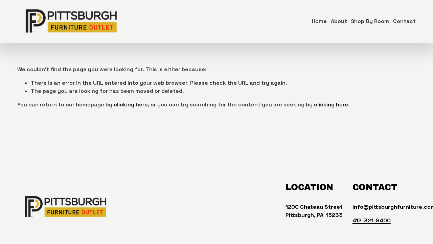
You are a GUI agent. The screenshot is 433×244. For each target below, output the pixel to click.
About (339, 21)
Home (319, 21)
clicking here (131, 104)
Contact (404, 21)
